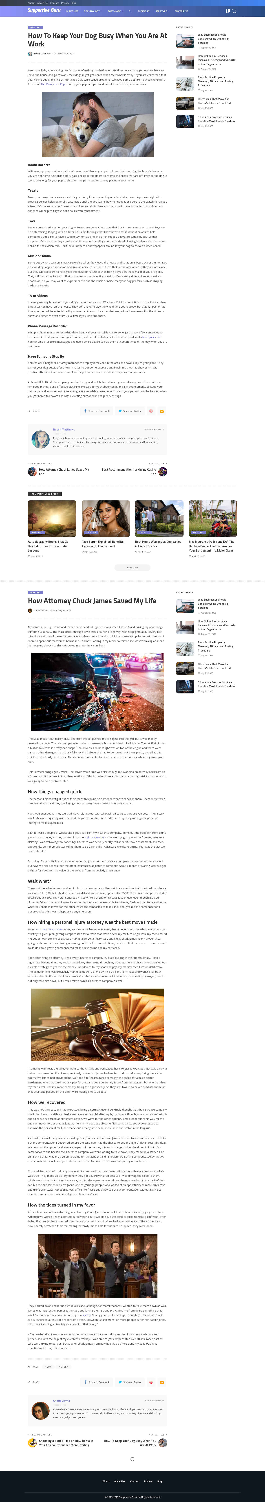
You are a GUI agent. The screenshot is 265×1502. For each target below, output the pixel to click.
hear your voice (152, 337)
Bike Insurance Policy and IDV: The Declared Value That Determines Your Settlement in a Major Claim (211, 546)
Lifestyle (35, 27)
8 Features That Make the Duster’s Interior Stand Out (214, 101)
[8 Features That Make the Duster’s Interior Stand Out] (185, 103)
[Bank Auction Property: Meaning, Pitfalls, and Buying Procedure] (185, 84)
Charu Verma (40, 610)
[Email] (161, 410)
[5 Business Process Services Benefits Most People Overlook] (185, 121)
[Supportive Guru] (44, 11)
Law (49, 1366)
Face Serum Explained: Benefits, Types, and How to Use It (103, 543)
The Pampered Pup (53, 84)
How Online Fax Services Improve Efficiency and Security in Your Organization (216, 60)
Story (64, 1366)
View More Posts (153, 429)
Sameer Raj (40, 1495)
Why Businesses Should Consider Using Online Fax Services (213, 39)
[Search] (234, 11)
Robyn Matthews (42, 54)
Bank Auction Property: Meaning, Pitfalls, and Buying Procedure (215, 81)
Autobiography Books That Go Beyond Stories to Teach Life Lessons (48, 546)
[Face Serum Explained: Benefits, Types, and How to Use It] (106, 518)
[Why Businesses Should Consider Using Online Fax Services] (185, 41)
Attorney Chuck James (49, 929)
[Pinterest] (151, 410)
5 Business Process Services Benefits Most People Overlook (216, 119)
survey (86, 1315)
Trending (35, 1469)
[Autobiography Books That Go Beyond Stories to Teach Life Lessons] (52, 518)
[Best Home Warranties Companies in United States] (159, 518)
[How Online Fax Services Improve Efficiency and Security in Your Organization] (185, 62)
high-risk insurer (94, 837)
